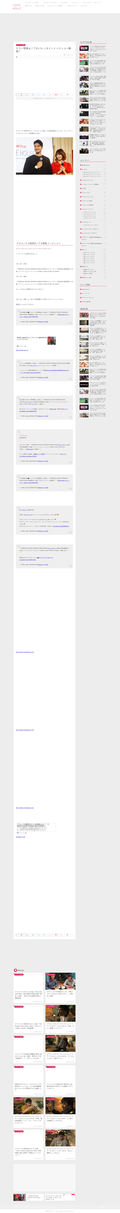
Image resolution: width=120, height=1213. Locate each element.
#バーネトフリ (24, 530)
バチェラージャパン (93, 229)
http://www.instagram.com (25, 672)
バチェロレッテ (93, 242)
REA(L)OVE (84, 26)
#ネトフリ (65, 429)
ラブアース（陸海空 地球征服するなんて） (93, 258)
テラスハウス (94, 213)
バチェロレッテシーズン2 (94, 245)
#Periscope (61, 335)
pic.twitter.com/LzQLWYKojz (32, 393)
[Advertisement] (44, 48)
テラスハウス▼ (86, 23)
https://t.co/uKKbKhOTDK (52, 390)
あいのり (94, 189)
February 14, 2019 (42, 342)
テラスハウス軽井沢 (21, 65)
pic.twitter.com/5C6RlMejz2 (61, 546)
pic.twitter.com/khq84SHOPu (28, 431)
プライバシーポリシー (88, 318)
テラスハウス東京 (93, 221)
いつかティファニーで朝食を (55, 26)
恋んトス (94, 270)
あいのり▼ (64, 23)
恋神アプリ (93, 287)
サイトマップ (85, 314)
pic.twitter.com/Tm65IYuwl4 (28, 580)
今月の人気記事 (86, 322)
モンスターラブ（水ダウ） (51, 23)
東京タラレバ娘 (40, 26)
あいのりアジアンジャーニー (94, 192)
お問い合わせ (85, 309)
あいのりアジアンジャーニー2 (94, 194)
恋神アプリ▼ (28, 26)
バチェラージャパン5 (94, 238)
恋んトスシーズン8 (94, 281)
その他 (93, 209)
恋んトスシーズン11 (94, 273)
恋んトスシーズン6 (94, 277)
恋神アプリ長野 (94, 294)
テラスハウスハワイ (94, 217)
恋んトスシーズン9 (94, 283)
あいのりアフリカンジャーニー (94, 196)
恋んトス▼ (97, 23)
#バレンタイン (33, 386)
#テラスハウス (28, 535)
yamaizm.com (20, 857)
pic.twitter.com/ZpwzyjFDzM (28, 476)
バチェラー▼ (75, 23)
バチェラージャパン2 (94, 232)
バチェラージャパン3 (94, 234)
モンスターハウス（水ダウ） (32, 23)
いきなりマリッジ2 (72, 26)
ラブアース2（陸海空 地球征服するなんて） (93, 265)
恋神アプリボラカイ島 (94, 292)
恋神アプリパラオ (94, 290)
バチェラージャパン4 (94, 236)
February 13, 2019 (42, 481)
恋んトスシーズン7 (94, 279)
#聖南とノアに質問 (39, 474)
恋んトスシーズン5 (94, 275)
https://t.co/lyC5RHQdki (31, 337)
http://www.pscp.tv (22, 370)
